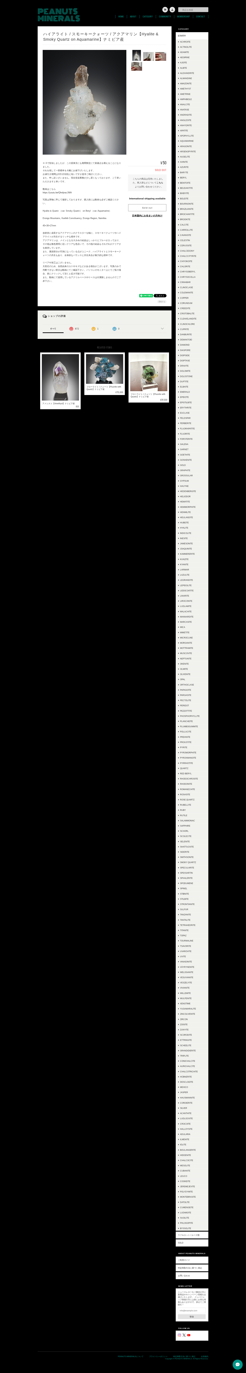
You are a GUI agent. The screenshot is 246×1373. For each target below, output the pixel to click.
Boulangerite (188, 1150)
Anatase (184, 110)
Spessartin (186, 873)
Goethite (185, 455)
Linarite (184, 596)
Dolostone (186, 376)
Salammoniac (187, 821)
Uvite (183, 956)
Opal (182, 679)
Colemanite (186, 292)
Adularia (185, 1134)
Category (148, 16)
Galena (184, 444)
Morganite (186, 643)
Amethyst (185, 89)
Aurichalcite (187, 1066)
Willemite (185, 993)
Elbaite (184, 387)
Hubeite (184, 522)
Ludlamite (185, 606)
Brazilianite (186, 209)
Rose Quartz (187, 800)
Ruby (183, 810)
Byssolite (185, 1228)
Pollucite (185, 732)
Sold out (147, 207)
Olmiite (184, 669)
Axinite (184, 162)
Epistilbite (186, 402)
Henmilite (185, 512)
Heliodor (185, 496)
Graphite (185, 470)
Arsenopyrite (188, 151)
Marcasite (186, 622)
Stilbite (184, 899)
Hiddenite (185, 1155)
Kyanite (184, 564)
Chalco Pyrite (188, 256)
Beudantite (186, 188)
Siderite (184, 852)
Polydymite (186, 1192)
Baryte (184, 172)
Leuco (183, 1176)
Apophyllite (187, 136)
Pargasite (185, 695)
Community (165, 16)
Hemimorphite (188, 507)
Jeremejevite (187, 1186)
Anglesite (185, 120)
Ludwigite (185, 1213)
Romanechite (187, 789)
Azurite (184, 167)
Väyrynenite (187, 967)
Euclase (185, 413)
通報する (161, 302)
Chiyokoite (186, 261)
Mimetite (184, 632)
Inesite (184, 538)
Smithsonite (187, 857)
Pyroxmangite (188, 758)
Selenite (185, 841)
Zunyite (184, 1030)
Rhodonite (186, 784)
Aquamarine (187, 141)
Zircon (184, 1019)
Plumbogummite (189, 726)
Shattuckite (187, 847)
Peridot (184, 705)
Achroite (185, 42)
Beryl (183, 178)
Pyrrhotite (186, 763)
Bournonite (186, 204)
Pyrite (183, 747)
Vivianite (185, 988)
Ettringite (186, 1040)
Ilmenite (184, 1139)
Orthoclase (187, 685)
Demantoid (186, 340)
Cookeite (185, 1181)
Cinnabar (185, 282)
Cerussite (186, 245)
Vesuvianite (186, 977)
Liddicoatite (187, 591)
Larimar (184, 570)
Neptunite (185, 659)
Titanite (184, 930)
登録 (192, 1316)
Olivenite (185, 674)
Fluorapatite (187, 429)
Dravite (184, 366)
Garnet (184, 449)
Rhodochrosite (189, 779)
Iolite (183, 1144)
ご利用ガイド (184, 1260)
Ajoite (183, 62)
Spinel (183, 888)
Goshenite (186, 460)
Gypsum (184, 481)
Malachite (186, 611)
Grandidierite (188, 1051)
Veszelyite (186, 983)
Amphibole (186, 99)
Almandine (186, 78)
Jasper (184, 1092)
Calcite (184, 225)
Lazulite (184, 575)
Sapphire (185, 826)
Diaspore (185, 350)
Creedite (185, 308)
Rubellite (185, 805)
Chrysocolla (187, 277)
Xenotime (185, 1003)
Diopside (185, 355)
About (133, 16)
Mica (182, 627)
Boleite (184, 199)
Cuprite (184, 329)
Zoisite (184, 1024)
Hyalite (184, 528)
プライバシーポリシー (158, 1356)
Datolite (185, 1202)
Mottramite (186, 648)
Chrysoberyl (187, 272)
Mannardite (186, 617)
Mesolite (185, 1165)
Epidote (184, 397)
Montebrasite (188, 1197)
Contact (200, 16)
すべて (53, 329)
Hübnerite (186, 1077)
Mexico (184, 1087)
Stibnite (184, 894)
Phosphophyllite (190, 716)
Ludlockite (186, 1118)
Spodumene (186, 883)
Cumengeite (186, 1207)
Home (121, 16)
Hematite (185, 502)
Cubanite (185, 1171)
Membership (183, 16)
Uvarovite (185, 951)
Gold (183, 465)
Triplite (184, 1056)
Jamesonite (186, 543)
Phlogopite (186, 1223)
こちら (160, 182)
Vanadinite (186, 962)
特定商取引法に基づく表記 (190, 1268)
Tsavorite (185, 946)
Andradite (186, 115)
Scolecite (185, 836)
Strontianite (187, 904)
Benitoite (185, 183)
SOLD (180, 1243)
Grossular (186, 475)
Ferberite (185, 423)
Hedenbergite (188, 491)
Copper (184, 298)
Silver (183, 1108)
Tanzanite (185, 914)
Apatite (184, 130)
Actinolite (186, 47)
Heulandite (186, 517)
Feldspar (185, 418)
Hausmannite (187, 1098)
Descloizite (186, 1082)
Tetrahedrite (187, 925)
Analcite (185, 104)
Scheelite (185, 1045)
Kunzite (184, 559)
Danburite (186, 334)
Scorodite (186, 1035)
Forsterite (186, 439)
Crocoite (185, 1124)
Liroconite (186, 601)
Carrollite (186, 230)
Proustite (185, 742)
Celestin (185, 240)
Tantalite (185, 920)
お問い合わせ (184, 1275)
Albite (183, 68)
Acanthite (185, 1113)
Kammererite (187, 554)
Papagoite (185, 690)
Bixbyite (184, 193)
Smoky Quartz (188, 862)
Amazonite (186, 83)
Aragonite (186, 146)
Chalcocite (186, 1160)
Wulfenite (186, 998)
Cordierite (186, 1103)
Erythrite (185, 408)
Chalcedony (187, 251)
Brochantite (187, 214)
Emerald (185, 392)
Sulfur (184, 909)
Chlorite (185, 266)
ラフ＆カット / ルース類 (188, 1235)
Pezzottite (186, 711)
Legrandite (186, 580)
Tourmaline (186, 941)
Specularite (187, 868)
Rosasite (185, 794)
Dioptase (185, 360)
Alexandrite (187, 73)
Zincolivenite (187, 1014)
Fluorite (185, 434)
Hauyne (184, 486)
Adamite (184, 52)
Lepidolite (186, 585)
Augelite (185, 157)
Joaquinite (186, 549)
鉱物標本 (182, 36)
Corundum (186, 303)
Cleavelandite (188, 319)
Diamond (185, 345)
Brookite (185, 219)
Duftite (184, 381)
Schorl (184, 831)
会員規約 (204, 1356)
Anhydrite (186, 125)
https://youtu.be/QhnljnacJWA (57, 192)
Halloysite (186, 1129)
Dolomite (185, 371)
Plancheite (186, 721)
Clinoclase (186, 287)
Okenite (184, 664)
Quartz (184, 768)
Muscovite (186, 653)
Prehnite (185, 737)
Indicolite (185, 533)
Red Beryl (186, 773)
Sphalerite (186, 878)
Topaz (183, 935)
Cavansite (185, 235)
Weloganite (186, 972)
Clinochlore (187, 324)
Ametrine (185, 94)
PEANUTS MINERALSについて (130, 1356)
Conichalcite (187, 1061)
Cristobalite (187, 313)
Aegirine (185, 57)
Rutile (183, 815)
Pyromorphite (188, 752)
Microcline (186, 638)
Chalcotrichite (189, 1071)
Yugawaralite (188, 1009)
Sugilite (184, 1218)
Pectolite (185, 700)
